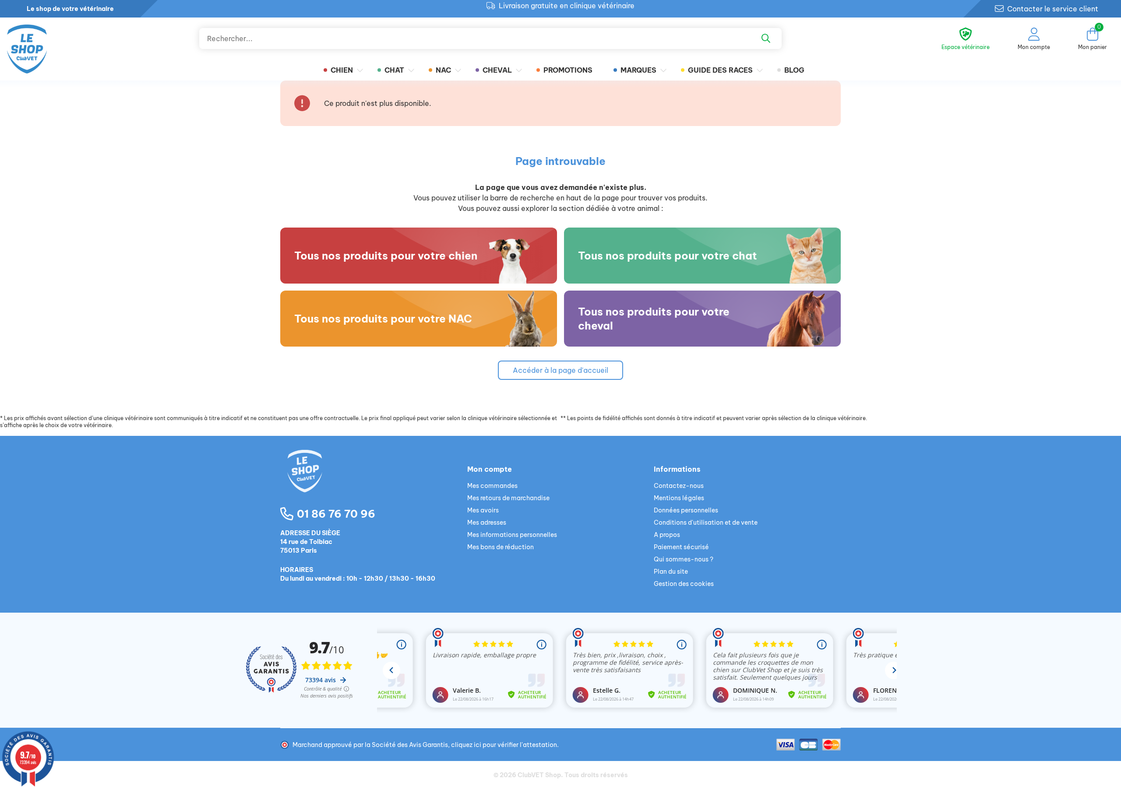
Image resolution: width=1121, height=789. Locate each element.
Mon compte (489, 469)
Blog (794, 70)
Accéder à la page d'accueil (560, 370)
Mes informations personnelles (512, 535)
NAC (443, 70)
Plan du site (671, 571)
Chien (342, 70)
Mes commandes (492, 486)
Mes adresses (486, 522)
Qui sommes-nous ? (683, 559)
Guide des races (720, 70)
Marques (638, 70)
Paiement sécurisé (681, 547)
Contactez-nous (679, 486)
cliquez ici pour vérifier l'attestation (504, 745)
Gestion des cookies (684, 584)
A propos (667, 535)
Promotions (567, 70)
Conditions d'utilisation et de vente (706, 522)
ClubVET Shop (539, 775)
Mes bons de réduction (500, 547)
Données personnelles (686, 510)
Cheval (497, 70)
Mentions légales (679, 498)
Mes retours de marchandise (508, 498)
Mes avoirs (483, 510)
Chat (394, 70)
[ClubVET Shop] (373, 481)
